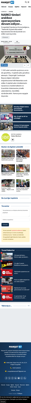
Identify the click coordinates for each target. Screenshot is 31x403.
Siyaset (23, 7)
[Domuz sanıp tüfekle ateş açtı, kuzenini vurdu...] (23, 183)
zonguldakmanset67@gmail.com (16, 371)
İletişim (13, 390)
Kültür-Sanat (13, 387)
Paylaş (5, 65)
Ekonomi (22, 385)
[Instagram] (12, 378)
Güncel (3, 7)
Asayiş (10, 7)
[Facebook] (6, 378)
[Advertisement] (15, 325)
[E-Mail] (12, 139)
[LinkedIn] (15, 378)
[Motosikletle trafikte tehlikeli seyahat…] (8, 168)
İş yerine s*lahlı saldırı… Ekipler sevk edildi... (7, 190)
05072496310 (17, 368)
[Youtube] (18, 378)
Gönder (5, 224)
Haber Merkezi (16, 136)
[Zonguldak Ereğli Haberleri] (7, 2)
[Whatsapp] (21, 378)
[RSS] (24, 378)
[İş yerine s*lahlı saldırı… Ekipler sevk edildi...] (8, 183)
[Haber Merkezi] (5, 137)
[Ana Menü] (28, 2)
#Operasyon (5, 37)
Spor (19, 387)
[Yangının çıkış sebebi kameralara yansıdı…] (8, 153)
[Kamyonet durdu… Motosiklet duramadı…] (23, 153)
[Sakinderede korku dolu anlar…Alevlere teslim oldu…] (23, 168)
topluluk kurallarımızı (17, 230)
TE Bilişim (19, 393)
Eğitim (17, 7)
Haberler (4, 11)
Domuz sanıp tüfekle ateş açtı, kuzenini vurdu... (22, 190)
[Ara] (26, 2)
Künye (18, 390)
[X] (9, 378)
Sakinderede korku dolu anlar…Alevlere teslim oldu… (22, 175)
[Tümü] (29, 306)
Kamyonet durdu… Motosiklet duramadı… (22, 160)
